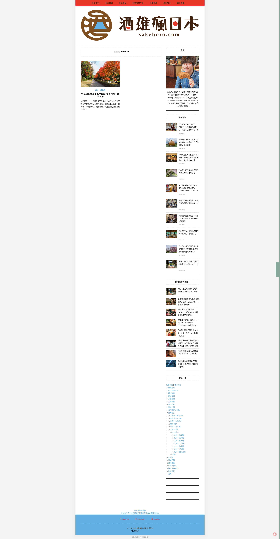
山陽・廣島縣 (100, 90)
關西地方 (173, 424)
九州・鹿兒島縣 (180, 452)
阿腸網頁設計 (144, 531)
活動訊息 (171, 388)
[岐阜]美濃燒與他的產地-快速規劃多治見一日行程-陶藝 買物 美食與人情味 (188, 302)
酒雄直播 (171, 407)
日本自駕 (109, 3)
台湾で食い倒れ (174, 410)
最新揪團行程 (173, 390)
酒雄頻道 (171, 396)
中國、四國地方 (176, 427)
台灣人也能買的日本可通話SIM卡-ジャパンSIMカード (188, 262)
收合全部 (177, 385)
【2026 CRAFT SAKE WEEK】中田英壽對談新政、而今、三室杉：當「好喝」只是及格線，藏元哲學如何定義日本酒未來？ (188, 127)
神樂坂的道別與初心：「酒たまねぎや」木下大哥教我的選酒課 (188, 218)
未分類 (170, 457)
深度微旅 (171, 399)
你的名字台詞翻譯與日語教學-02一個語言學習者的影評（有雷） (188, 364)
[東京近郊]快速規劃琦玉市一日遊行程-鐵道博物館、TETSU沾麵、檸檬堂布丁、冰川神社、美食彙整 (188, 324)
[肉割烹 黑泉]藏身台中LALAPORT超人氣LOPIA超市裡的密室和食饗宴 (188, 312)
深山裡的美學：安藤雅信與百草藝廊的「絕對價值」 (188, 232)
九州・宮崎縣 (179, 449)
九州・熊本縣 (179, 446)
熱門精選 (171, 404)
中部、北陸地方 (176, 421)
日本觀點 (122, 3)
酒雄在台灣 (172, 466)
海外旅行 (167, 3)
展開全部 (169, 385)
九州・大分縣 (179, 443)
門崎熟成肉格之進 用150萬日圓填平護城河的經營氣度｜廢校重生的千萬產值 (188, 157)
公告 (170, 474)
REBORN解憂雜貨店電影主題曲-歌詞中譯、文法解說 (188, 352)
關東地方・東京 (176, 418)
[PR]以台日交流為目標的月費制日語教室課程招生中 (140, 513)
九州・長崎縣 (179, 441)
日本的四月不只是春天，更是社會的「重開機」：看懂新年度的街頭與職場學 (188, 249)
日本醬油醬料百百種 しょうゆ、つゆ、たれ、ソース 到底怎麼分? (188, 333)
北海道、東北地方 (176, 415)
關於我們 (135, 537)
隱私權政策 (144, 537)
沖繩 (173, 454)
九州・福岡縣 (179, 435)
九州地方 (175, 432)
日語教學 (153, 3)
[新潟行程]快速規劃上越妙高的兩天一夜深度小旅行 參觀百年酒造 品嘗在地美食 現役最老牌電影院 (188, 345)
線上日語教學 (173, 468)
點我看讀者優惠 (140, 510)
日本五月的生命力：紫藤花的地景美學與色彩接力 (188, 171)
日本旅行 (95, 3)
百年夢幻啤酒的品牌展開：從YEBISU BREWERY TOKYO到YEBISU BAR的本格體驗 (188, 188)
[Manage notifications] (275, 534)
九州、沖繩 (174, 429)
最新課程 (171, 393)
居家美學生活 (138, 3)
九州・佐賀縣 (179, 438)
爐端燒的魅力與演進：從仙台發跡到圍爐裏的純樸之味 (188, 202)
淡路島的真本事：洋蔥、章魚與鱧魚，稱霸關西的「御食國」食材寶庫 (188, 142)
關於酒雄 (180, 3)
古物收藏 (171, 402)
